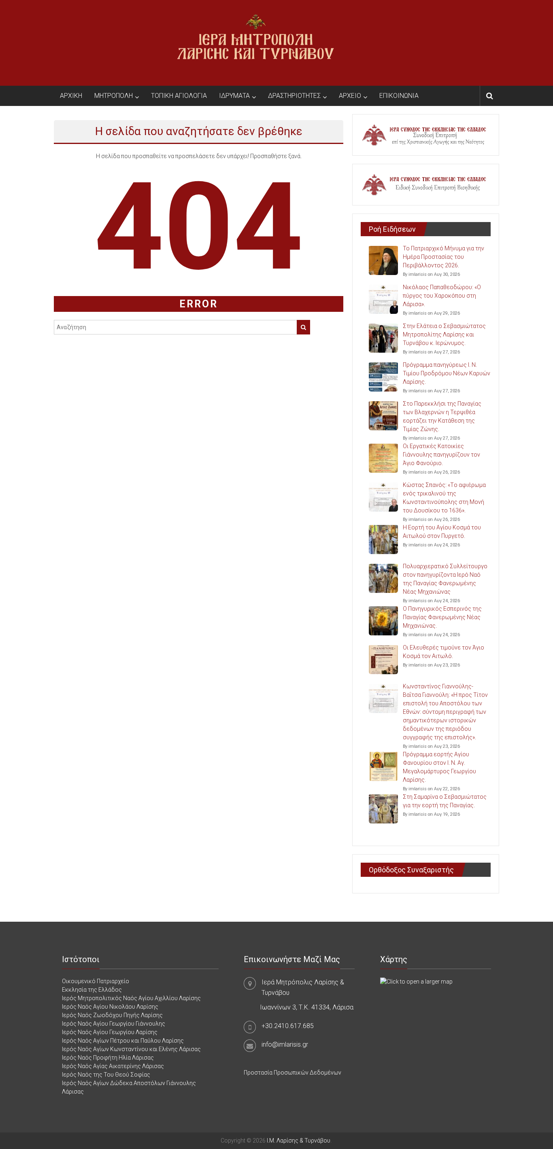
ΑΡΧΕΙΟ (350, 95)
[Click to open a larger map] (416, 981)
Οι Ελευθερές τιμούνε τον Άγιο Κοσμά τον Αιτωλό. (443, 651)
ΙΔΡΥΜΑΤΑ (234, 95)
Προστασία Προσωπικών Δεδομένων (292, 1072)
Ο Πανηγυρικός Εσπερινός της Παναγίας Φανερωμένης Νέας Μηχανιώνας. (442, 617)
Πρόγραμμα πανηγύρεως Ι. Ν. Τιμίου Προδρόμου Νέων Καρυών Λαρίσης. (446, 373)
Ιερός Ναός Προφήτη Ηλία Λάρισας (108, 1057)
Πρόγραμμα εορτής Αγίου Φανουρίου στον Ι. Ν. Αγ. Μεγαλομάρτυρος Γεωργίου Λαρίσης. (439, 767)
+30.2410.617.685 (288, 1026)
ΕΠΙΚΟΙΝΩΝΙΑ (399, 95)
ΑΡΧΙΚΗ (71, 95)
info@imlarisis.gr (285, 1044)
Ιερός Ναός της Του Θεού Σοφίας (106, 1074)
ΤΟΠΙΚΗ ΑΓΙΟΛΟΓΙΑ (179, 95)
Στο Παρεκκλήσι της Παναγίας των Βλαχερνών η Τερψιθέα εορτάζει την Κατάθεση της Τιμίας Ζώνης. (442, 416)
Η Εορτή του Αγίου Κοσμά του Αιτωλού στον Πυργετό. (442, 531)
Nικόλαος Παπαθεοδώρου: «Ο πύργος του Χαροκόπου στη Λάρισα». (442, 295)
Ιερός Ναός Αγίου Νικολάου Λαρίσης (110, 1006)
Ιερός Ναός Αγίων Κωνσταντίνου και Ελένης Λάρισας (131, 1049)
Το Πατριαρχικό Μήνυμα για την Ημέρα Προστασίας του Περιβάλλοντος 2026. (443, 257)
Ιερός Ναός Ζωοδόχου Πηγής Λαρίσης (112, 1015)
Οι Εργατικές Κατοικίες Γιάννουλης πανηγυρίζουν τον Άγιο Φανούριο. (441, 454)
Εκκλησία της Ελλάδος (92, 989)
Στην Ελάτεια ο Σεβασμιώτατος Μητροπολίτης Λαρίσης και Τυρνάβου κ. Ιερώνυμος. (444, 334)
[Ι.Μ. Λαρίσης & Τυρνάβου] (255, 42)
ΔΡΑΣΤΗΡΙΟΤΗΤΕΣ (294, 95)
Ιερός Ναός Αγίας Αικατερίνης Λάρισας (113, 1066)
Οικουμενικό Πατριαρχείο (95, 981)
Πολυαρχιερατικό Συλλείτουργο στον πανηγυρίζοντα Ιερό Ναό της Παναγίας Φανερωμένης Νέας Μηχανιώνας (445, 579)
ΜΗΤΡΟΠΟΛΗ (113, 95)
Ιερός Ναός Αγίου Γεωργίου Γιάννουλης (113, 1023)
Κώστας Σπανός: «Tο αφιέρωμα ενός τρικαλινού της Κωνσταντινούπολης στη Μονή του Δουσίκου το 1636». (444, 498)
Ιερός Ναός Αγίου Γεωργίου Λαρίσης (109, 1032)
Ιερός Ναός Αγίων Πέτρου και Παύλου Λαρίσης (123, 1040)
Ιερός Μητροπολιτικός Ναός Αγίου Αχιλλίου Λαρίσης (131, 998)
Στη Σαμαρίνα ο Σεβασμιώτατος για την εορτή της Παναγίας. (445, 801)
